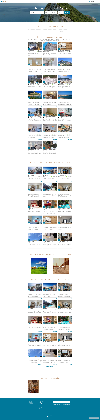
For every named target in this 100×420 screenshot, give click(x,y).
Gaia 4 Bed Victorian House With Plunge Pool (65, 208)
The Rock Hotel (30, 191)
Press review (41, 407)
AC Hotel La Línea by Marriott (62, 175)
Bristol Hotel (45, 191)
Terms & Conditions (42, 404)
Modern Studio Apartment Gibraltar (33, 149)
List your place (41, 401)
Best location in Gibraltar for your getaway (49, 149)
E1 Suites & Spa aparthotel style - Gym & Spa (49, 341)
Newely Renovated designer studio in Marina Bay (50, 116)
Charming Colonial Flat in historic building (64, 116)
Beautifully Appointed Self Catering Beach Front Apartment (52, 83)
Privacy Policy (41, 403)
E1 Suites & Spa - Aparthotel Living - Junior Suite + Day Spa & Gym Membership (55, 241)
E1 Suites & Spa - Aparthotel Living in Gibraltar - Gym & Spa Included (68, 241)
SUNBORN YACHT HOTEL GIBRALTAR (33, 208)
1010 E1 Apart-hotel (61, 341)
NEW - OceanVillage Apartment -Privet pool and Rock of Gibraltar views (39, 83)
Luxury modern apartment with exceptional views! (65, 83)
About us (40, 402)
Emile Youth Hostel (31, 241)
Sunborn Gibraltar (31, 175)
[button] (47, 417)
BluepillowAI (41, 412)
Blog (39, 408)
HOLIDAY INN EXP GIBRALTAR (47, 208)
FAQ (39, 406)
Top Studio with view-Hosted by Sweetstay (64, 50)
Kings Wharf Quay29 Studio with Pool (33, 50)
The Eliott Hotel (45, 175)
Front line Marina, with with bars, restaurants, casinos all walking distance (39, 116)
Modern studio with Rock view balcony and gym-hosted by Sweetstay (53, 50)
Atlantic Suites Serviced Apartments (33, 341)
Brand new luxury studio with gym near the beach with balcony (67, 191)
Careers (40, 409)
